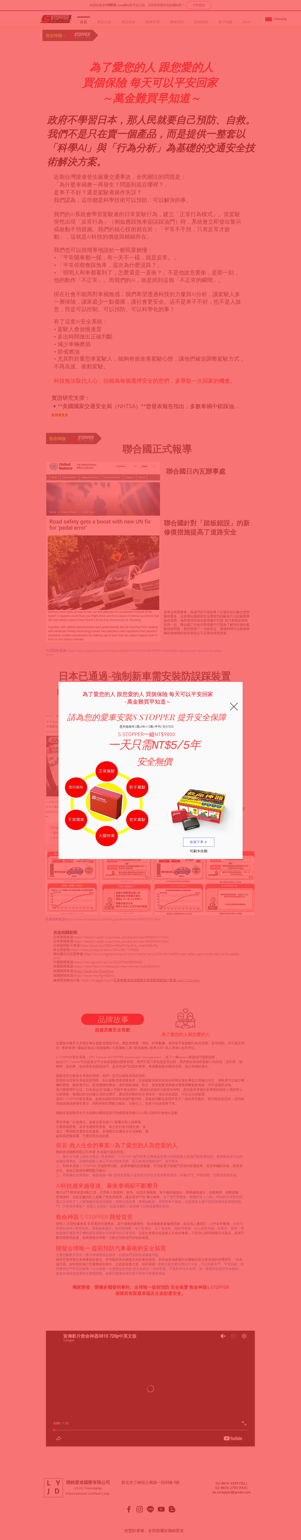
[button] (234, 706)
